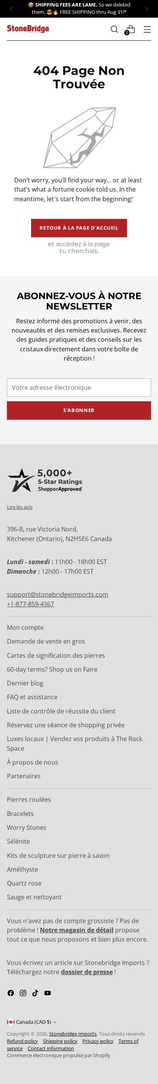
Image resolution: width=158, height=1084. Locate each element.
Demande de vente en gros (46, 641)
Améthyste (22, 869)
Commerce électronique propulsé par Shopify (58, 1055)
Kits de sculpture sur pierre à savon (58, 855)
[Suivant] (146, 9)
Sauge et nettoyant (34, 897)
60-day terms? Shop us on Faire (52, 669)
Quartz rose (24, 883)
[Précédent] (11, 9)
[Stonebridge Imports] (28, 29)
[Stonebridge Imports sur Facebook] (11, 994)
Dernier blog (25, 683)
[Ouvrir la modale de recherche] (114, 29)
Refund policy (22, 1041)
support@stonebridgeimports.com (57, 594)
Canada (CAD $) (33, 1022)
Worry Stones (26, 827)
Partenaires (24, 776)
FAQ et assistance (32, 697)
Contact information (51, 1048)
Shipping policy (60, 1041)
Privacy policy (98, 1041)
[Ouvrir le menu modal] (147, 29)
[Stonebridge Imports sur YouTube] (48, 994)
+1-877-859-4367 (30, 604)
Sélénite (18, 841)
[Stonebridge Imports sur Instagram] (23, 994)
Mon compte (25, 627)
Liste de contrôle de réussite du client (61, 711)
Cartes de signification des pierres (56, 655)
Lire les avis (20, 506)
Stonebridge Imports (73, 1034)
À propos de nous (32, 762)
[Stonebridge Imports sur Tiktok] (36, 994)
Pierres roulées (29, 799)
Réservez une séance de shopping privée (66, 725)
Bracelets (20, 813)
